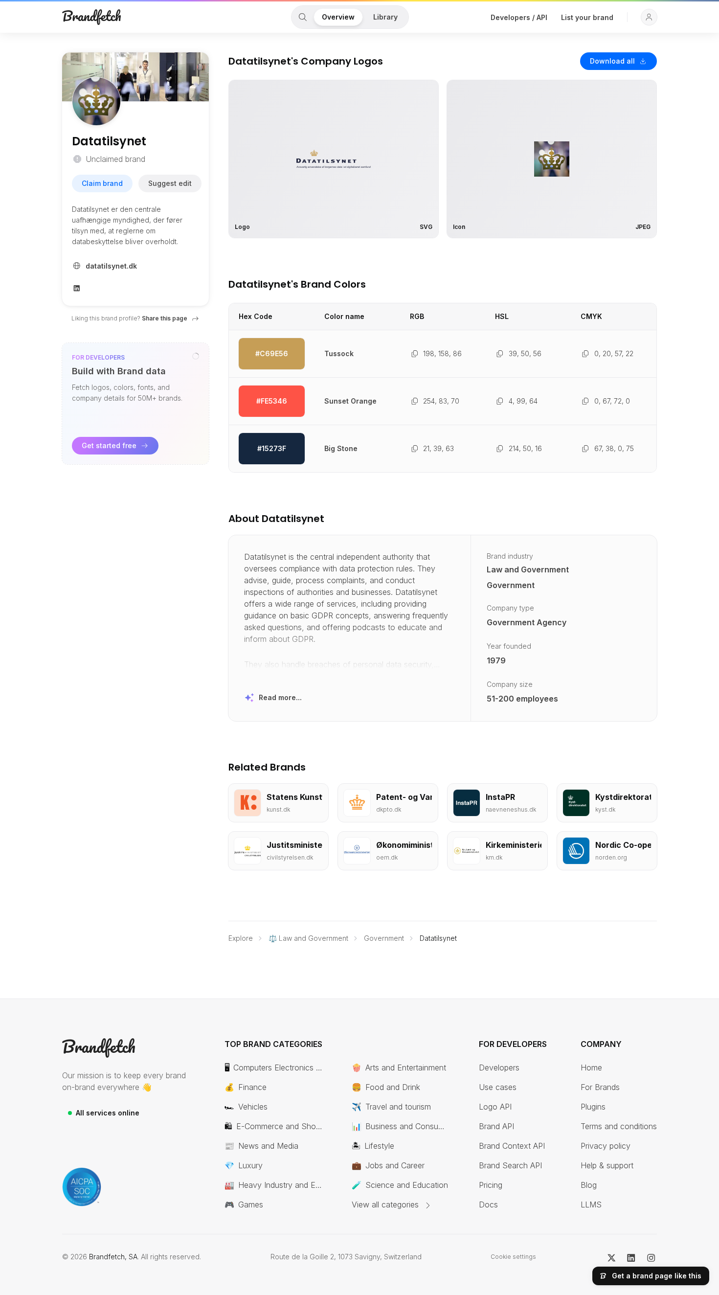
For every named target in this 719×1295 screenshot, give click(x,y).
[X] (612, 1257)
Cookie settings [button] (513, 1256)
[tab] (302, 17)
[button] (649, 17)
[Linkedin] (77, 287)
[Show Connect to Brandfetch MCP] (195, 356)
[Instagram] (651, 1257)
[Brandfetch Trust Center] (81, 1186)
